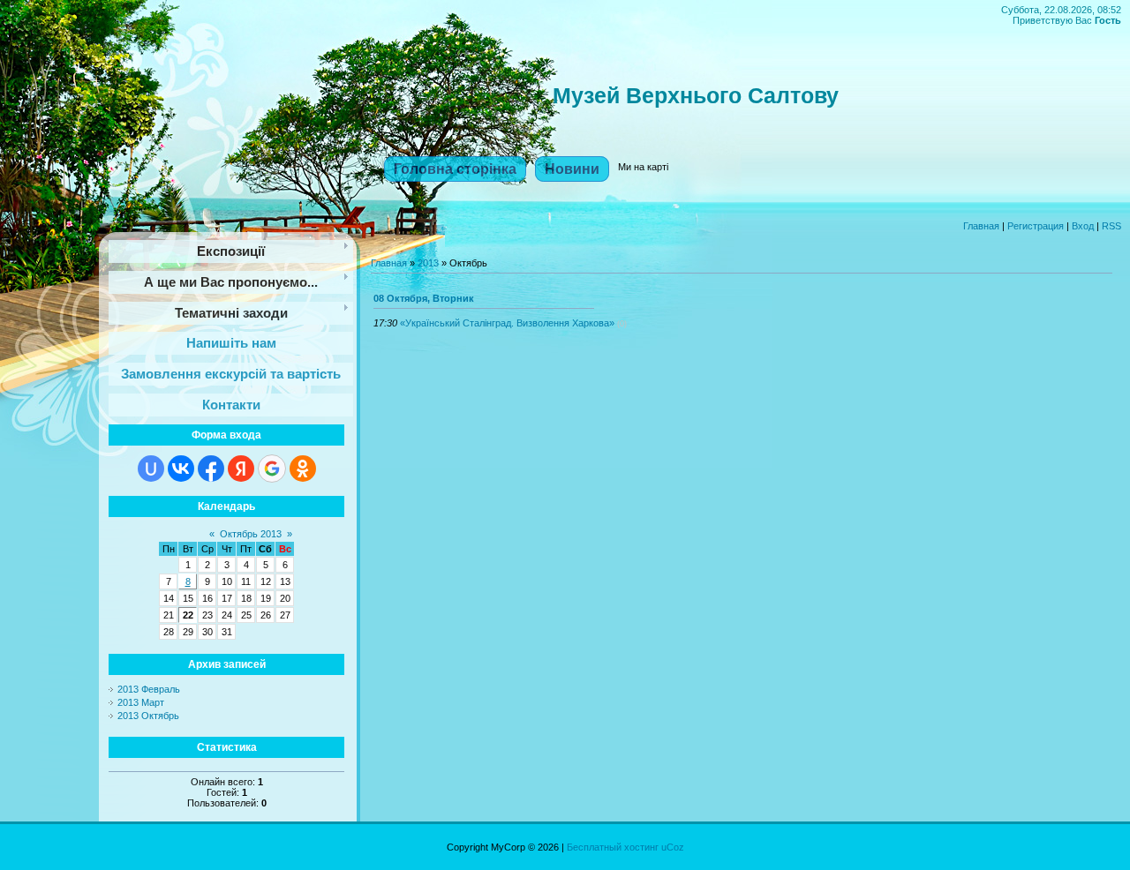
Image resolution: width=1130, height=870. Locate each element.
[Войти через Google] (272, 468)
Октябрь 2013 (251, 534)
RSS (1111, 226)
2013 (428, 263)
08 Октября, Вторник (423, 298)
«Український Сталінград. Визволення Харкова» (507, 323)
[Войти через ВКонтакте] (181, 468)
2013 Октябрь (148, 715)
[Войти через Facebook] (211, 468)
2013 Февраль (148, 689)
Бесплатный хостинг (613, 847)
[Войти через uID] (151, 468)
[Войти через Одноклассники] (303, 468)
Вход (1083, 226)
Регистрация (1035, 226)
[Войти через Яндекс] (241, 468)
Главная (981, 226)
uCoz (672, 847)
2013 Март (140, 702)
